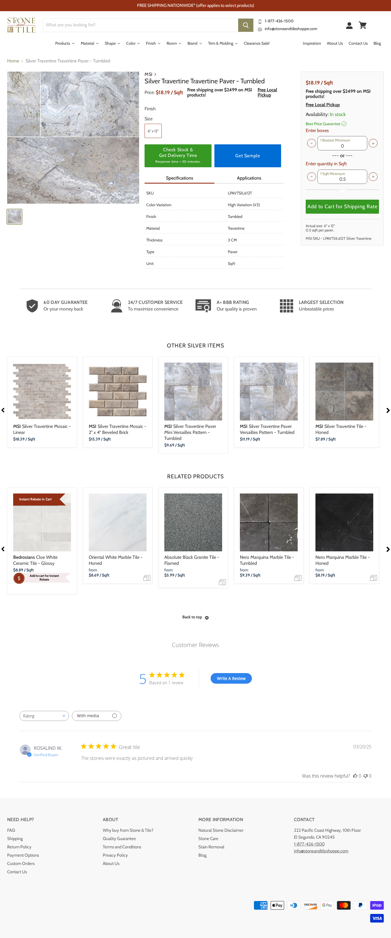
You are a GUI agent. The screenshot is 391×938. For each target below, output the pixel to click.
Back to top (192, 617)
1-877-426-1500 (279, 20)
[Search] (245, 25)
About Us (111, 863)
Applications (249, 178)
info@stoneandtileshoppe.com (291, 28)
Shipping (15, 838)
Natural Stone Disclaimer (221, 830)
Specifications (179, 178)
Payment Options (23, 855)
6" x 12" (153, 131)
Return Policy (19, 846)
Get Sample (247, 155)
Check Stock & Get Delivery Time (178, 155)
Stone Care (208, 838)
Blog (202, 855)
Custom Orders (21, 863)
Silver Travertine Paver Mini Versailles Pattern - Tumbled (190, 432)
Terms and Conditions (122, 846)
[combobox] (44, 716)
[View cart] (363, 25)
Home (13, 61)
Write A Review (231, 678)
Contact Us (17, 871)
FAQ (11, 830)
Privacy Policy (115, 855)
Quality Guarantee (119, 838)
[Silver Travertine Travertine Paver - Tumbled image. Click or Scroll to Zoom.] (73, 138)
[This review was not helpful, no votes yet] (366, 776)
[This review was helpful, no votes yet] (355, 776)
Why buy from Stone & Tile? (128, 830)
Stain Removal (211, 846)
